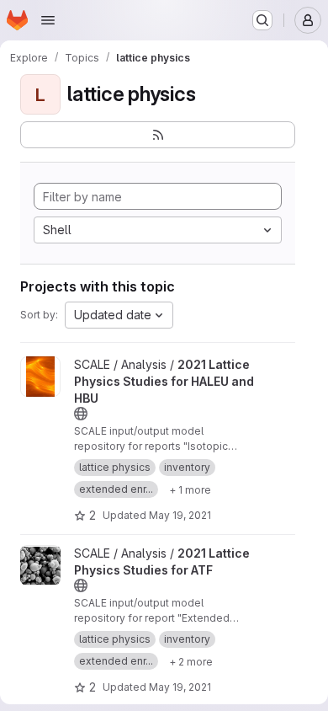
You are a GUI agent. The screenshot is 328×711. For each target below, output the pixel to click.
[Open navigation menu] (47, 20)
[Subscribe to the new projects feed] (157, 134)
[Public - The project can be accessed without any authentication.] (80, 413)
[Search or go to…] (262, 20)
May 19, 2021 (180, 515)
